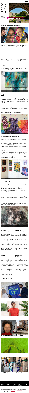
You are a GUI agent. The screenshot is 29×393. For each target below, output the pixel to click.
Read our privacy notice (19, 390)
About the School (2, 384)
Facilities (19, 384)
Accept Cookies (13, 391)
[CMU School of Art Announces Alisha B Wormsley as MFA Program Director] (14, 327)
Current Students (20, 385)
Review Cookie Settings (7, 391)
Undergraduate (8, 384)
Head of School (14, 384)
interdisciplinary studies (24, 96)
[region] (14, 389)
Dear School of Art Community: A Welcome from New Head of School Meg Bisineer (13, 316)
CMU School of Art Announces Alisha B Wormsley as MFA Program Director (12, 335)
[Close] (28, 387)
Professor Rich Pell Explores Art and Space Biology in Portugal (10, 298)
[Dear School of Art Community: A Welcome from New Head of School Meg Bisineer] (14, 308)
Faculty (13, 385)
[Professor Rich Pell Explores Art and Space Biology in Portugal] (14, 290)
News (1, 385)
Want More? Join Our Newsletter (7, 278)
